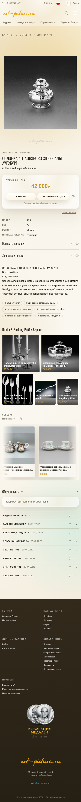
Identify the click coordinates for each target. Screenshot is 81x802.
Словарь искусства (53, 669)
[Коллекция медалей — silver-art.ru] (40, 720)
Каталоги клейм (51, 661)
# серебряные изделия (49, 316)
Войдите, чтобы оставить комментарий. (26, 501)
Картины (48, 620)
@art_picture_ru (42, 783)
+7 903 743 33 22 (13, 3)
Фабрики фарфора (52, 652)
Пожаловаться (69, 212)
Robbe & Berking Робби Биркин (19, 168)
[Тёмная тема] (68, 3)
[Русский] (59, 3)
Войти (76, 3)
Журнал (7, 22)
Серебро (25, 35)
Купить (21, 196)
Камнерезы (49, 657)
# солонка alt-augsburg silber (51, 309)
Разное (47, 628)
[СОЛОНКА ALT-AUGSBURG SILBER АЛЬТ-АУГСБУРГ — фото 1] (40, 92)
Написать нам (9, 620)
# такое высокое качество (18, 309)
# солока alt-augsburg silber (18, 316)
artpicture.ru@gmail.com (40, 775)
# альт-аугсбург (12, 303)
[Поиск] (66, 13)
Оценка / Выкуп (69, 22)
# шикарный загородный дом (40, 303)
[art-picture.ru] (18, 13)
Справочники (47, 22)
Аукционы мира (25, 22)
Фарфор (47, 624)
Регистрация (8, 648)
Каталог (8, 35)
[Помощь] (73, 196)
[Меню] (75, 13)
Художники (49, 665)
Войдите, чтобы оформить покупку (40, 203)
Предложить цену (53, 196)
